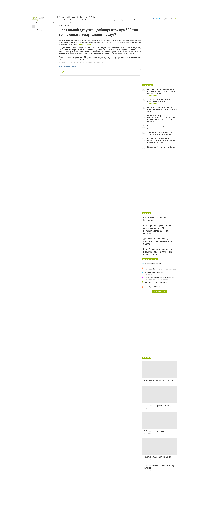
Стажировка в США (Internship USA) (158, 380)
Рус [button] (166, 18)
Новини (72, 17)
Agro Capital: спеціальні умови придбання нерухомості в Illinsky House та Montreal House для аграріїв (162, 91)
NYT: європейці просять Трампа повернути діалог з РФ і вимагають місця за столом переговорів (162, 141)
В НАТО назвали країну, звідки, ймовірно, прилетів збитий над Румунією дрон (157, 252)
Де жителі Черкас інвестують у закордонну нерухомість (158, 100)
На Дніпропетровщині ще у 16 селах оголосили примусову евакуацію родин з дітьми (162, 109)
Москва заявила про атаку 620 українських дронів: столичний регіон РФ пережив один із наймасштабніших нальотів (162, 118)
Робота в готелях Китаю (154, 431)
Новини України (134, 20)
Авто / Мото (85, 20)
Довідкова (117, 20)
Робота (91, 20)
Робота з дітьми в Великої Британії (158, 457)
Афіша (93, 17)
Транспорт (110, 20)
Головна (62, 17)
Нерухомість (98, 20)
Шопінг (72, 20)
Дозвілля (66, 20)
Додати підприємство (159, 291)
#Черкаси (73, 66)
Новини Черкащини (85, 44)
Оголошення (60, 20)
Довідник (83, 17)
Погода (104, 20)
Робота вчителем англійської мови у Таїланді (159, 466)
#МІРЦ (61, 66)
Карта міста (124, 20)
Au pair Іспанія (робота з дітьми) (157, 405)
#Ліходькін (67, 66)
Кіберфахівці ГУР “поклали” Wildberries (161, 147)
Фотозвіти (77, 20)
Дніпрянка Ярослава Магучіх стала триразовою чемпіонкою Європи (159, 133)
